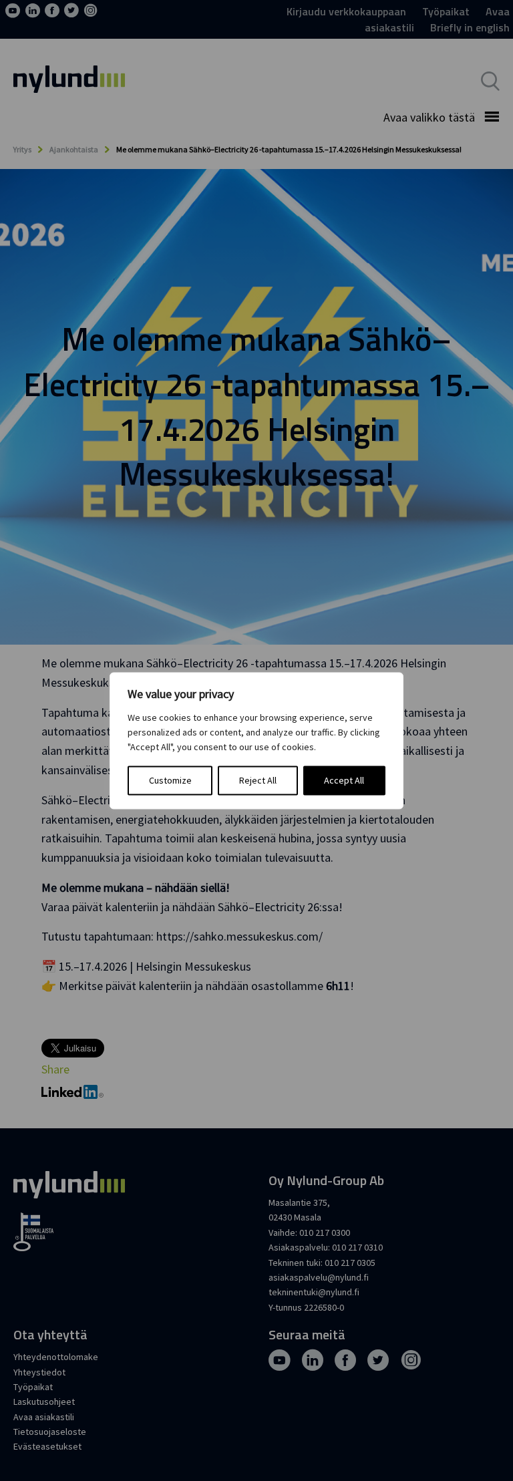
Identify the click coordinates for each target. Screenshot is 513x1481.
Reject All (258, 780)
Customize (170, 780)
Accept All (344, 780)
